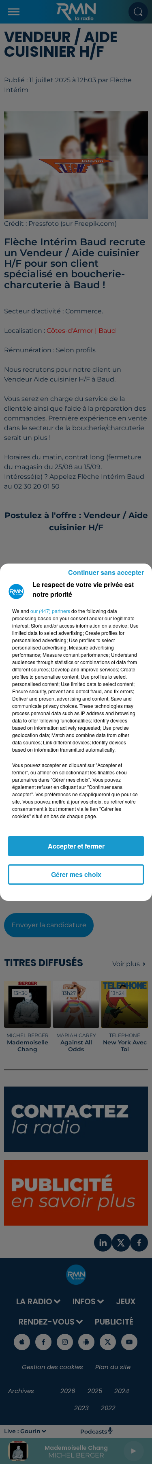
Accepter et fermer (76, 846)
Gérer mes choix (76, 874)
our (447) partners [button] (50, 610)
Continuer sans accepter (106, 572)
